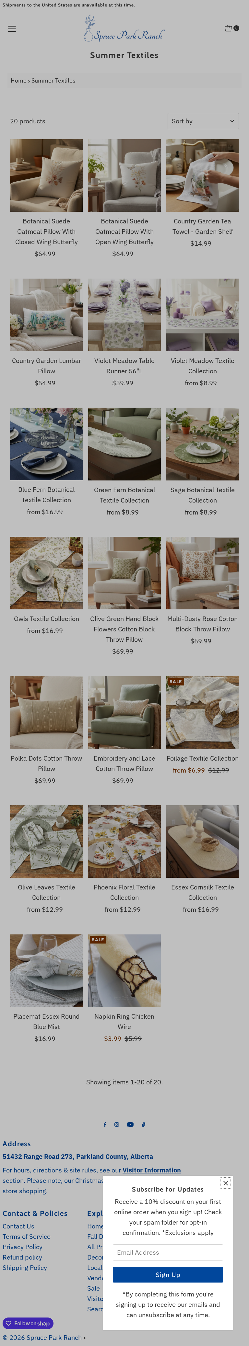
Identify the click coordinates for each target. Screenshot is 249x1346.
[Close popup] (225, 1183)
